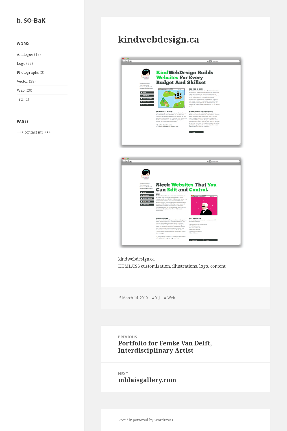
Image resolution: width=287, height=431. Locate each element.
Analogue (25, 54)
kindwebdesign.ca (136, 259)
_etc (20, 99)
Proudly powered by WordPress (145, 420)
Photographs (28, 72)
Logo (21, 63)
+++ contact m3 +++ (34, 132)
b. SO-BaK (31, 20)
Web (21, 90)
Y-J (157, 297)
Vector (22, 81)
